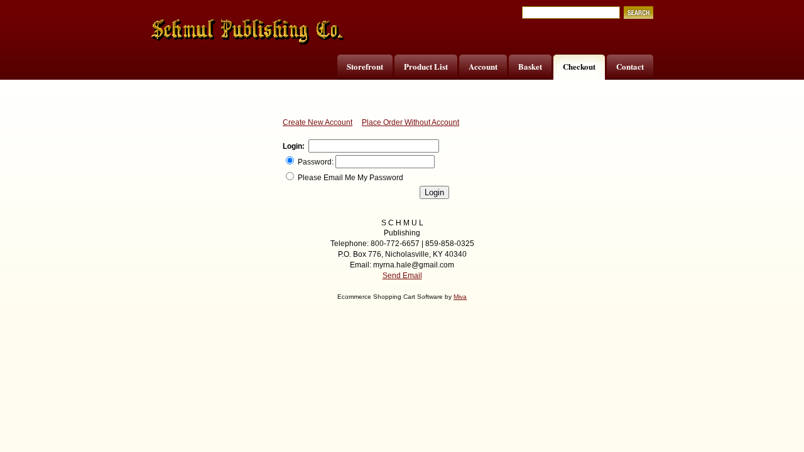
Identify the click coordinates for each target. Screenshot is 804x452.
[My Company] (248, 32)
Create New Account (317, 122)
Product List (426, 66)
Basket (530, 66)
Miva (460, 296)
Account (483, 66)
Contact (630, 66)
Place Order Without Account (410, 122)
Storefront (365, 66)
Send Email (402, 275)
